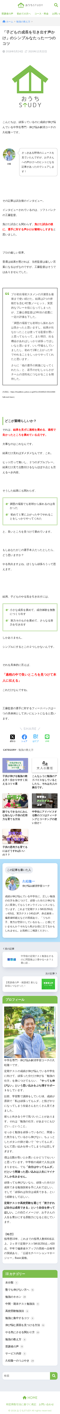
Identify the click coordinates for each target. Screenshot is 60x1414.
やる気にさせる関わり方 (22, 1332)
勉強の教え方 (26, 749)
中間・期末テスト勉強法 (21, 1303)
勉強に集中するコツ (19, 1318)
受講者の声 (7, 13)
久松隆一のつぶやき (19, 1360)
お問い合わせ (46, 1404)
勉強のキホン (15, 1296)
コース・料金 (41, 13)
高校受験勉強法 (16, 1311)
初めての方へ (24, 13)
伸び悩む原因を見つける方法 (24, 1325)
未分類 (11, 1282)
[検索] (54, 1376)
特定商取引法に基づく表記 (21, 1404)
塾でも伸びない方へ (19, 1289)
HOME (32, 1398)
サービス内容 (15, 1353)
